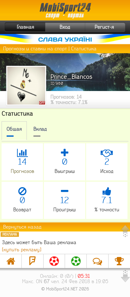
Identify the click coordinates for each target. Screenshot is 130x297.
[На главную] (10, 261)
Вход (65, 27)
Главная (25, 27)
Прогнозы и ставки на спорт (35, 48)
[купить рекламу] (21, 249)
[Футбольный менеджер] (54, 261)
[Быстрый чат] (97, 261)
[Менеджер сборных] (75, 261)
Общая (14, 129)
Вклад (40, 129)
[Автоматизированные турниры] (119, 261)
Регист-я (104, 27)
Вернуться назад (22, 227)
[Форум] (32, 261)
